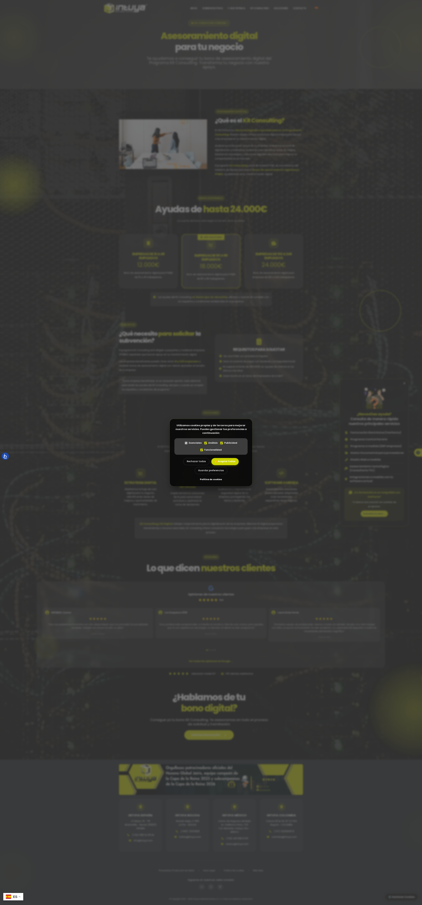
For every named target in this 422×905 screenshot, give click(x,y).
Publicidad (230, 443)
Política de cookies (211, 479)
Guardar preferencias (211, 470)
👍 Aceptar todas (225, 461)
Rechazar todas (196, 461)
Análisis (213, 443)
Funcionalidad (213, 449)
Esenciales (195, 443)
